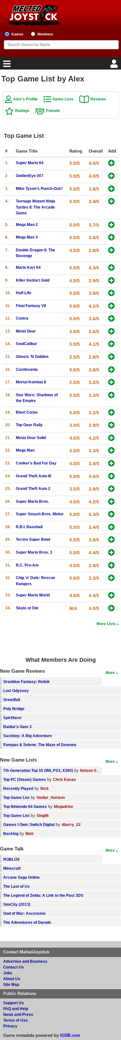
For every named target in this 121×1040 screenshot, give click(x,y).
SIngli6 (42, 815)
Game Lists (63, 99)
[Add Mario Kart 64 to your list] (111, 268)
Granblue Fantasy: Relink (26, 681)
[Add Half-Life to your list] (111, 293)
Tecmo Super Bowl (33, 539)
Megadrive (63, 806)
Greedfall (11, 700)
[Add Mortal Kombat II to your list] (111, 382)
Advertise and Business (25, 961)
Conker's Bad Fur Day (36, 463)
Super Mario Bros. (32, 501)
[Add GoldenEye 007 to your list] (111, 176)
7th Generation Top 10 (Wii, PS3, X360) (38, 770)
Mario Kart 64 (28, 267)
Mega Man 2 (27, 224)
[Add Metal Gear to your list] (111, 331)
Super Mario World (33, 595)
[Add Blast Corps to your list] (111, 412)
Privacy (10, 1026)
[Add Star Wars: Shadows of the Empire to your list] (111, 395)
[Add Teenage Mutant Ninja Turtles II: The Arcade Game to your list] (111, 201)
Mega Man (25, 450)
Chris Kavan (64, 779)
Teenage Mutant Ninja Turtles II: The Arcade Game (35, 207)
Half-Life (23, 293)
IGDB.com (70, 1035)
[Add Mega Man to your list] (111, 450)
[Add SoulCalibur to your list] (111, 344)
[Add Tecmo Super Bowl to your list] (111, 540)
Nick (44, 788)
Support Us (13, 1003)
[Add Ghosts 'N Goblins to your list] (111, 357)
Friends (53, 110)
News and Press (18, 1014)
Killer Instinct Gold (32, 280)
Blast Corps (27, 412)
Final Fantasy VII (31, 306)
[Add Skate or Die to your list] (111, 608)
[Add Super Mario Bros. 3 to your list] (111, 552)
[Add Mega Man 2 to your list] (111, 225)
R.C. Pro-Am (27, 565)
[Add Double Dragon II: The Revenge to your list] (111, 250)
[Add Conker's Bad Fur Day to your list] (111, 463)
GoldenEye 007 (30, 175)
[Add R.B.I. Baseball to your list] (111, 527)
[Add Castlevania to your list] (111, 370)
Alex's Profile (25, 99)
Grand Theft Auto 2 (33, 488)
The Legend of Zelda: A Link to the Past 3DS (43, 895)
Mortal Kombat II (31, 382)
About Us (11, 979)
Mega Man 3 (27, 237)
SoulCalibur (26, 344)
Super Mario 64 (30, 163)
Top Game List (16, 797)
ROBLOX (11, 859)
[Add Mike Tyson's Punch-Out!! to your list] (111, 189)
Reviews (98, 99)
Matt (29, 833)
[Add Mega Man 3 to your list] (111, 237)
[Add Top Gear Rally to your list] (111, 425)
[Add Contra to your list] (111, 318)
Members (45, 34)
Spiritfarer (12, 718)
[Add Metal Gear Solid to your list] (111, 438)
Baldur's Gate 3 (17, 727)
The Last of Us (16, 886)
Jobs (7, 973)
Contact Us (13, 967)
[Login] (115, 65)
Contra (22, 318)
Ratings (22, 110)
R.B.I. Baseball (29, 527)
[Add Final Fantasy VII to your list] (111, 306)
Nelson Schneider (96, 770)
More (110, 672)
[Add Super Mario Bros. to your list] (111, 502)
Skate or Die (27, 608)
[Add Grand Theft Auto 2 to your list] (111, 489)
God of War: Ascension (24, 913)
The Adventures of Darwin (27, 922)
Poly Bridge (14, 709)
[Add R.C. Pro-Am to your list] (111, 565)
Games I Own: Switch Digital (29, 824)
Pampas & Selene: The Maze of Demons (39, 745)
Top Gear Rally (29, 425)
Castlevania (27, 369)
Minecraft (12, 868)
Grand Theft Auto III (33, 476)
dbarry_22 (71, 824)
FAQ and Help (15, 1009)
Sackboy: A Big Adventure (27, 736)
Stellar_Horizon (50, 797)
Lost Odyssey (16, 691)
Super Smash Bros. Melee (40, 514)
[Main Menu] (6, 65)
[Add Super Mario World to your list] (111, 595)
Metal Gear (26, 331)
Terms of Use (15, 1020)
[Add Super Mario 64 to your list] (111, 163)
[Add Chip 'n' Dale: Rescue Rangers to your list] (111, 578)
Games (17, 34)
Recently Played (18, 788)
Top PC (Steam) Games (24, 779)
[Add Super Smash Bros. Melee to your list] (111, 514)
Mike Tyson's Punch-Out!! (39, 188)
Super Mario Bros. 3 (34, 552)
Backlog (10, 833)
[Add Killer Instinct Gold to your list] (111, 280)
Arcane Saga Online (21, 877)
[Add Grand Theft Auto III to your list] (111, 476)
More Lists (106, 624)
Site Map (11, 984)
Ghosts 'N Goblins (32, 356)
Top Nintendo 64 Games (25, 806)
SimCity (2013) (16, 904)
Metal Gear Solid (31, 438)
